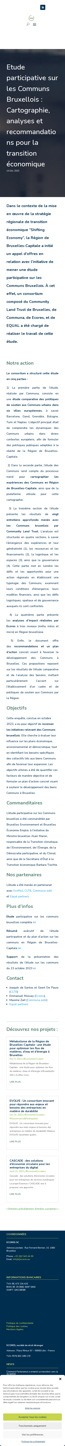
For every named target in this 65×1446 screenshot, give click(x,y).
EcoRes (18, 891)
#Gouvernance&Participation (24, 1118)
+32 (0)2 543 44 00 (23, 1256)
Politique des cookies (17, 1326)
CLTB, (28, 891)
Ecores (39, 996)
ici (19, 948)
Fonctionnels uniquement (32, 1425)
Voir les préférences (32, 1434)
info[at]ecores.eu (21, 1259)
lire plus (15, 1081)
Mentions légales (15, 1329)
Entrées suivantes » (47, 1209)
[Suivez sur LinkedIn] (42, 7)
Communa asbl (42, 891)
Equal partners (19, 896)
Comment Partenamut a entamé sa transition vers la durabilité (32, 1372)
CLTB (13, 992)
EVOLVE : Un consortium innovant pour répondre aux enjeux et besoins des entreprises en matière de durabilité (32, 1106)
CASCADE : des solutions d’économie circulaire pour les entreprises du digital (30, 1164)
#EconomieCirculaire (33, 1058)
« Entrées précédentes (20, 1209)
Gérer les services (32, 1408)
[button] (60, 1379)
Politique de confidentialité (33, 1441)
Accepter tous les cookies (32, 1417)
